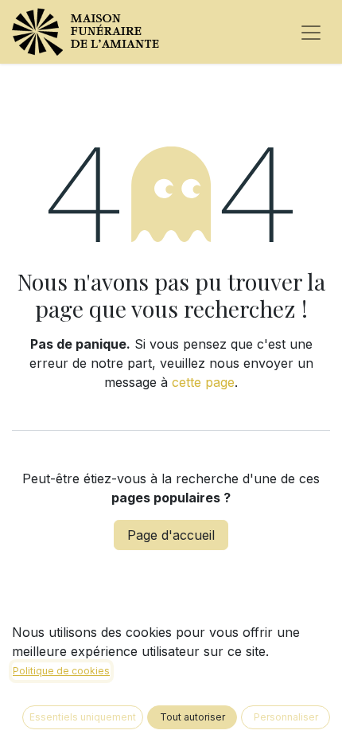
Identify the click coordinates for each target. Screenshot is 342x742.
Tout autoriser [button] (192, 717)
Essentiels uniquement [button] (82, 717)
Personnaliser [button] (286, 717)
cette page (203, 382)
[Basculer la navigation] (311, 32)
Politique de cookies (61, 671)
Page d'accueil (171, 535)
